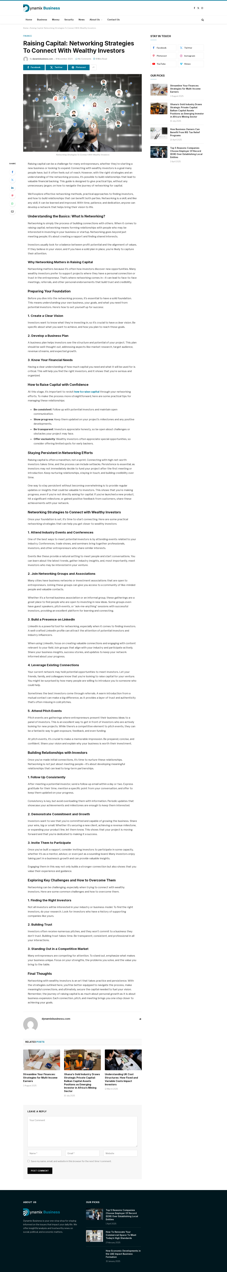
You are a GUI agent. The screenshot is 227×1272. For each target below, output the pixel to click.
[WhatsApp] (12, 203)
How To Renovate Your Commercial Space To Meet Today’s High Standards (121, 1235)
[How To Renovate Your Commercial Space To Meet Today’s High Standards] (94, 1236)
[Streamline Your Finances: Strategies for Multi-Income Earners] (41, 1059)
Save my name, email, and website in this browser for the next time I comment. (71, 1161)
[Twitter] (12, 180)
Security (69, 19)
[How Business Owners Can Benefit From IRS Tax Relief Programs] (158, 133)
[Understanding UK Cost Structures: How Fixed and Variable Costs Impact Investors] (123, 1059)
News (82, 19)
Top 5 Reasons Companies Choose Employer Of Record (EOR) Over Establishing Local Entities (186, 152)
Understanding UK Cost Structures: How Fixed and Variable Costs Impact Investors (121, 1079)
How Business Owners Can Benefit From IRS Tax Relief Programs (185, 132)
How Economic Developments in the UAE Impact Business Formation (123, 1253)
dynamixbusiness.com (42, 59)
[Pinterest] (12, 196)
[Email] (12, 211)
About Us (95, 19)
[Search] (202, 19)
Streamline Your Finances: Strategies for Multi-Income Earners (40, 1078)
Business (42, 19)
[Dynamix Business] (41, 8)
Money (55, 19)
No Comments (84, 59)
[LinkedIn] (12, 188)
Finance (27, 36)
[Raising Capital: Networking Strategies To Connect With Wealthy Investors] (82, 113)
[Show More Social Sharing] (93, 67)
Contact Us (113, 19)
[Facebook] (12, 172)
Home (29, 19)
